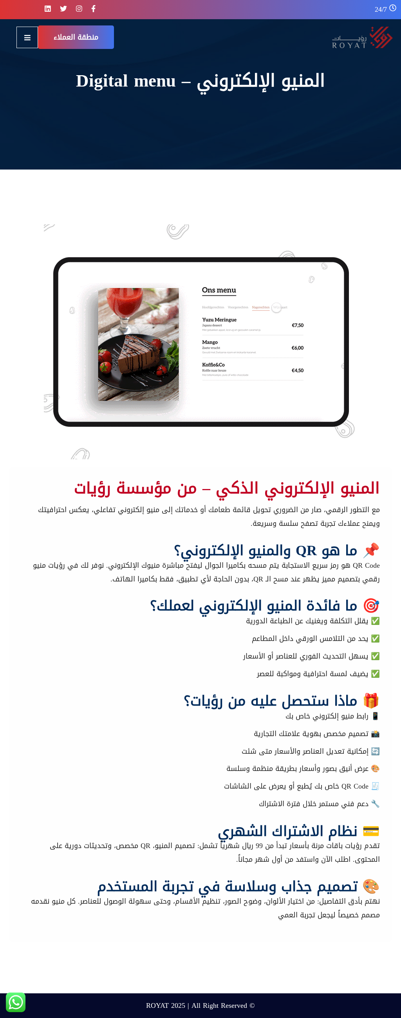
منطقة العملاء (76, 37)
